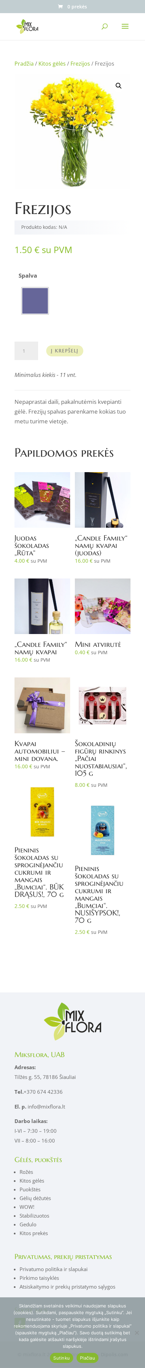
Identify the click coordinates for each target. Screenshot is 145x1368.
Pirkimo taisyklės (39, 1277)
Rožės (26, 1171)
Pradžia (24, 63)
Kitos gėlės (52, 63)
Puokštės (30, 1189)
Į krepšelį (65, 351)
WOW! (27, 1206)
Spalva (28, 275)
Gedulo (28, 1224)
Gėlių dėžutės (35, 1198)
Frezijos (80, 63)
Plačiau (87, 1358)
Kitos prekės (34, 1233)
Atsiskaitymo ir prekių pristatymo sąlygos (67, 1286)
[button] (119, 86)
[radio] (35, 300)
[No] (136, 1332)
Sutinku (61, 1358)
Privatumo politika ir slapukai (54, 1269)
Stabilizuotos (34, 1215)
